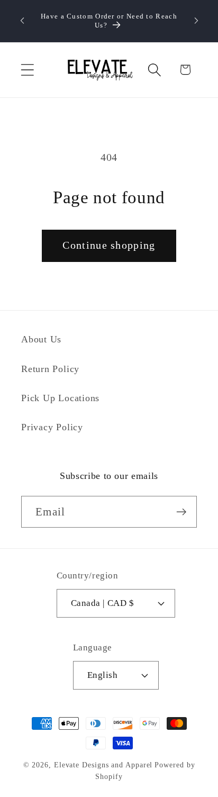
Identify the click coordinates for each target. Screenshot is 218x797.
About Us (41, 339)
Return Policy (50, 369)
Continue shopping (108, 245)
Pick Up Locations (60, 398)
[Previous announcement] (22, 20)
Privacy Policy (52, 427)
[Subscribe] (181, 512)
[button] (27, 70)
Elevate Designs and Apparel (103, 764)
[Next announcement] (196, 20)
